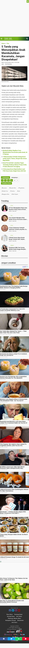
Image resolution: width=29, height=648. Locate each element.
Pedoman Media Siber (14, 618)
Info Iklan (19, 616)
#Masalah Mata (12, 188)
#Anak (18, 191)
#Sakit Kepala (15, 194)
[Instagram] (16, 610)
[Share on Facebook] (4, 639)
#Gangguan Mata (5, 194)
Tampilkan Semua (6, 183)
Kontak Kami (11, 616)
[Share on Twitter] (11, 639)
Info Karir (14, 622)
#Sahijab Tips (5, 191)
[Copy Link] (25, 639)
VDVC (20, 629)
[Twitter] (13, 610)
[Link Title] (2, 39)
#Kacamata (4, 188)
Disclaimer (20, 620)
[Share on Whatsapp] (18, 639)
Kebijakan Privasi (10, 620)
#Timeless (12, 191)
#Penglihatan (21, 188)
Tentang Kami (18, 614)
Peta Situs (10, 614)
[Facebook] (10, 610)
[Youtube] (19, 610)
